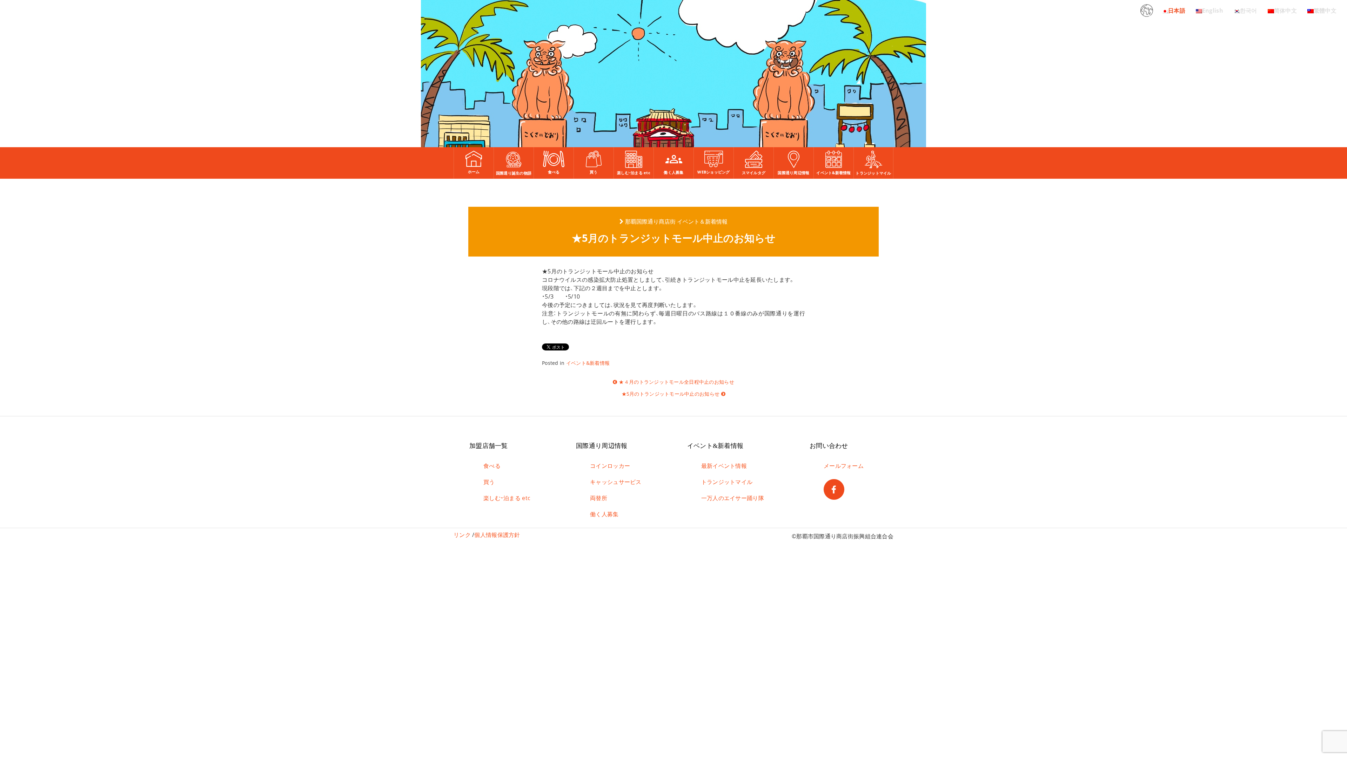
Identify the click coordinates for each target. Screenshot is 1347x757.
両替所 (598, 498)
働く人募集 (604, 514)
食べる (492, 466)
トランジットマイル (727, 482)
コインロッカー (610, 466)
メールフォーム (844, 466)
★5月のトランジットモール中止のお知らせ (671, 393)
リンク (462, 535)
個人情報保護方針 (497, 535)
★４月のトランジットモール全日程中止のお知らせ (676, 381)
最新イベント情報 (724, 466)
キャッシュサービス (616, 482)
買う (489, 482)
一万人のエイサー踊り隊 (732, 498)
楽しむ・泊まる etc (506, 498)
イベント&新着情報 (588, 363)
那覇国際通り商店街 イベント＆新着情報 (676, 221)
